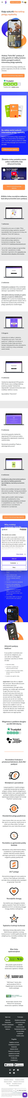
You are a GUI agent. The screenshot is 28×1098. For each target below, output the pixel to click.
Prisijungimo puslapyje (8, 287)
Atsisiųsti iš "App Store (9, 1064)
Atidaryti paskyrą (15, 2)
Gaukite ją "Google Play (19, 1064)
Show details (19, 554)
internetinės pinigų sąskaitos (10, 501)
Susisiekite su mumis (14, 1044)
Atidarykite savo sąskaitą (10, 149)
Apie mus (7, 1020)
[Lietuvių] (25, 2)
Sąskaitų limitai (14, 1049)
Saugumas (14, 1047)
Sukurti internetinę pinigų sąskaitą (13, 75)
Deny (14, 567)
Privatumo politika (19, 1079)
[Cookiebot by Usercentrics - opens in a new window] (20, 530)
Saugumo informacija (19, 1081)
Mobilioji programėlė (20, 1020)
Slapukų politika (8, 1081)
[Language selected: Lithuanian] (25, 2)
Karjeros (8, 1029)
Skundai (8, 1083)
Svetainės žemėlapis (14, 1085)
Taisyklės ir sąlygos (8, 1079)
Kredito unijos (20, 1035)
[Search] (23, 2)
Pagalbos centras (14, 1042)
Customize (13, 563)
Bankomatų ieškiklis (14, 1055)
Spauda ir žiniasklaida (8, 1024)
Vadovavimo (7, 1027)
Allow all (14, 558)
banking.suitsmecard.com (18, 244)
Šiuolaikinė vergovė (17, 1083)
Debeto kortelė (20, 1027)
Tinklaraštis (8, 1022)
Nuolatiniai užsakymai (20, 1029)
